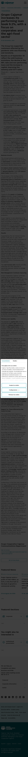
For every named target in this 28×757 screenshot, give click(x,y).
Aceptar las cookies (14, 385)
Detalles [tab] (15, 360)
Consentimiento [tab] (6, 360)
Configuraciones (13, 390)
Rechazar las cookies (14, 394)
